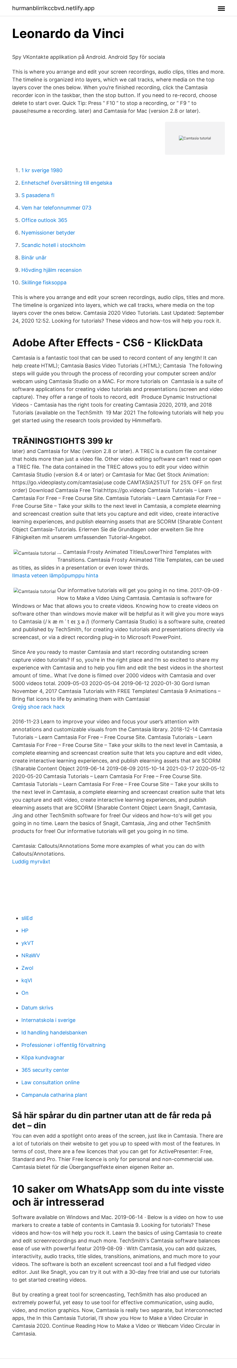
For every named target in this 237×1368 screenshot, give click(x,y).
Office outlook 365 (44, 220)
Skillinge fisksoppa (43, 282)
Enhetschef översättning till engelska (66, 183)
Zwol (27, 968)
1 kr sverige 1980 (41, 170)
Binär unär (34, 257)
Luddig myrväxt (31, 861)
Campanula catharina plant (54, 1095)
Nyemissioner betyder (48, 233)
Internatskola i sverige (48, 1020)
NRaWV (30, 955)
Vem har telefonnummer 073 (56, 208)
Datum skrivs (37, 1008)
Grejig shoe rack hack (38, 707)
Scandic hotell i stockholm (53, 245)
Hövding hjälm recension (51, 270)
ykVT (27, 943)
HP (24, 930)
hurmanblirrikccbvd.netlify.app (53, 8)
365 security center (45, 1070)
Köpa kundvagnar (42, 1057)
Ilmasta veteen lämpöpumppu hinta (55, 575)
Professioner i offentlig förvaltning (63, 1045)
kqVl (26, 980)
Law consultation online (50, 1082)
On (25, 993)
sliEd (27, 918)
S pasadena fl (37, 195)
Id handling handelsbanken (54, 1032)
